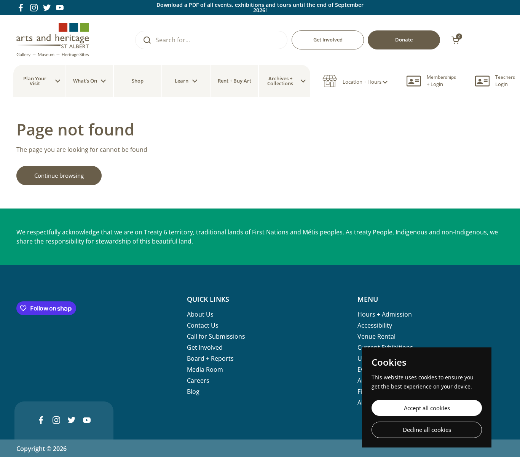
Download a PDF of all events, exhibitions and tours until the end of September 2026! (260, 7)
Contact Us (203, 325)
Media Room (205, 369)
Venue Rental (376, 336)
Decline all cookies (427, 429)
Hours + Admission (384, 314)
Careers (198, 380)
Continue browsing (59, 175)
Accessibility (374, 325)
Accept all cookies (427, 408)
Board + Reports (210, 358)
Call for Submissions (216, 336)
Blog (193, 391)
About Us (200, 314)
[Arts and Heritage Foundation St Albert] (52, 40)
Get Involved (205, 347)
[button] (355, 81)
